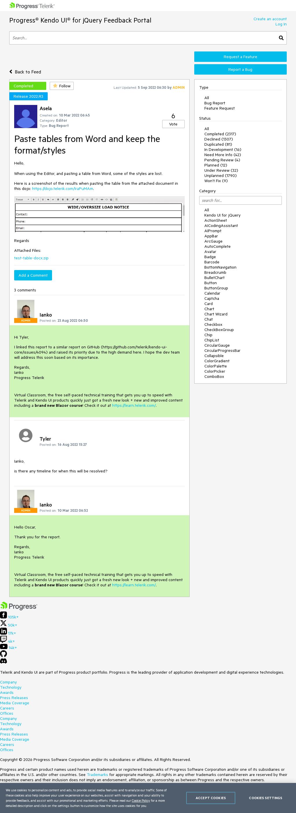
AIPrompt (212, 230)
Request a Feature (240, 56)
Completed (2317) (220, 133)
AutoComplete (217, 246)
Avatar (210, 251)
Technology (10, 687)
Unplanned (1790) (220, 175)
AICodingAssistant (221, 225)
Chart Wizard (215, 314)
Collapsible (214, 355)
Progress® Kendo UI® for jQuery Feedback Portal (80, 20)
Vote (173, 124)
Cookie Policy (141, 800)
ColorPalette (215, 366)
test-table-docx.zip (31, 257)
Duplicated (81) (218, 144)
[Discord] (3, 662)
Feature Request (219, 108)
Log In (281, 24)
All (206, 97)
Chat (208, 319)
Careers (7, 708)
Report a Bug (240, 69)
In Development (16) (222, 149)
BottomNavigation (220, 267)
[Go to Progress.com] (19, 608)
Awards (7, 692)
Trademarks (97, 774)
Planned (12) (215, 165)
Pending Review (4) (222, 159)
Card (208, 303)
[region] (148, 798)
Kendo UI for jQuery (222, 215)
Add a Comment (33, 275)
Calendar (212, 293)
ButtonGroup (216, 288)
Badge (210, 256)
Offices (6, 713)
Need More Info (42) (222, 154)
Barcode (211, 262)
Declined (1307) (218, 139)
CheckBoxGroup (219, 329)
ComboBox (214, 376)
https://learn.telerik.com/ (134, 405)
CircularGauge (217, 345)
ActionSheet (215, 220)
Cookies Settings (265, 798)
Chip (208, 334)
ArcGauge (213, 241)
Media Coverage (14, 702)
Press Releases (14, 697)
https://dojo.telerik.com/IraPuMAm (62, 188)
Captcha (211, 298)
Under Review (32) (221, 170)
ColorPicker (214, 371)
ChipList (211, 340)
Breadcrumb (215, 272)
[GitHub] (3, 655)
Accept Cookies (211, 798)
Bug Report (214, 103)
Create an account (270, 18)
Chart (209, 308)
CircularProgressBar (222, 350)
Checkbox (213, 324)
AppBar (211, 236)
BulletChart (214, 277)
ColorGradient (217, 360)
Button (210, 282)
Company (8, 682)
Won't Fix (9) (216, 180)
